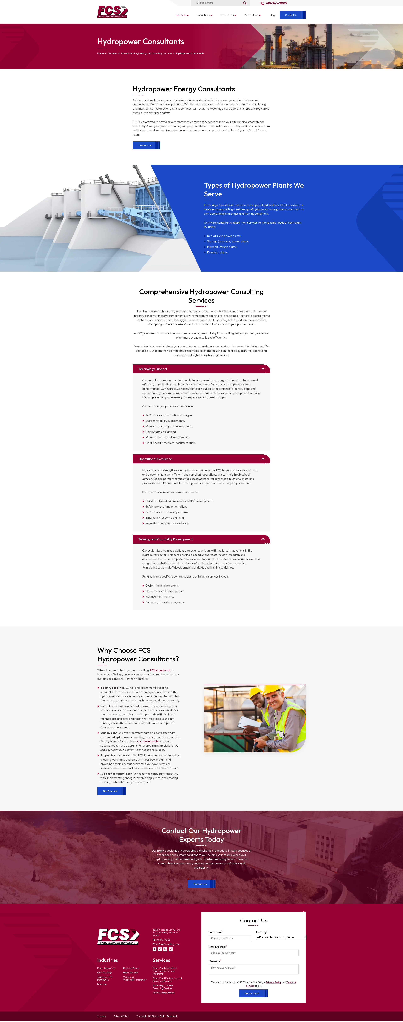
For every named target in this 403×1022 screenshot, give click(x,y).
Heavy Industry (130, 972)
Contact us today (215, 859)
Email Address (218, 947)
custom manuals (147, 741)
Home (100, 53)
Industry (261, 932)
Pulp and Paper (131, 968)
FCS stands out (160, 670)
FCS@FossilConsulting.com (166, 944)
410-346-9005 (276, 3)
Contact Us (144, 145)
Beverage (102, 984)
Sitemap (101, 1016)
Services (112, 53)
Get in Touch (252, 993)
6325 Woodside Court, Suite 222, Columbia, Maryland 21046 (166, 932)
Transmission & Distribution (104, 978)
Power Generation (106, 968)
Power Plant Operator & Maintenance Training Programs (165, 971)
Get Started (110, 790)
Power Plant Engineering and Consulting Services (146, 53)
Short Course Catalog (164, 992)
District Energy (104, 972)
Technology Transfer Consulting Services (163, 987)
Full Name (215, 932)
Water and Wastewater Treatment (134, 978)
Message (215, 961)
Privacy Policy (273, 982)
